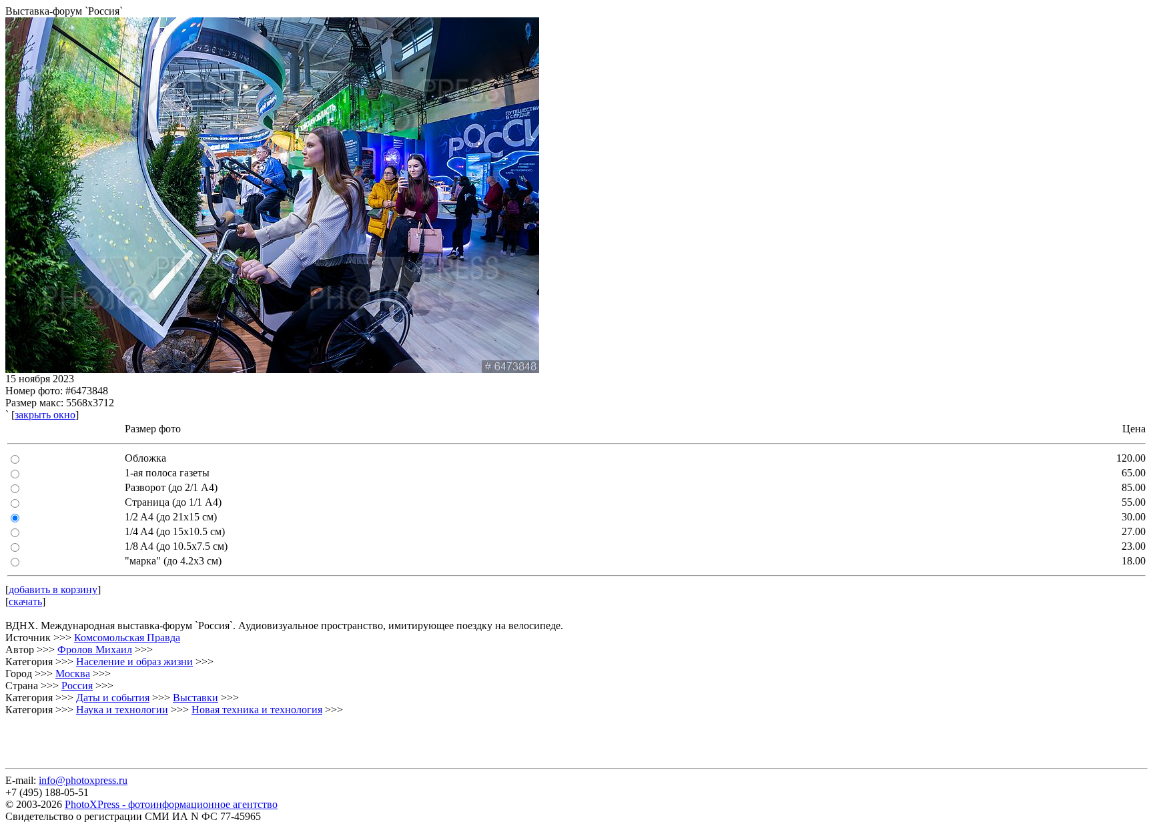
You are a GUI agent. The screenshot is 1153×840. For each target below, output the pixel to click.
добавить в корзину (53, 589)
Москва (72, 673)
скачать (25, 601)
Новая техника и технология (256, 709)
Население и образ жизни (134, 661)
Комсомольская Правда (127, 637)
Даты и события (112, 697)
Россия (77, 685)
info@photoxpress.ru (83, 780)
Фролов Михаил (94, 649)
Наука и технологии (122, 709)
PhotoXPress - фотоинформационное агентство (171, 804)
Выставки (195, 697)
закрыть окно (45, 414)
